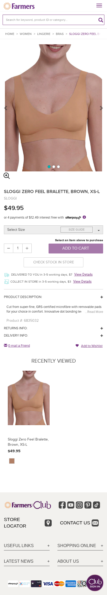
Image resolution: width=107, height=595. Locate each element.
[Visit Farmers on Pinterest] (87, 505)
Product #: (14, 320)
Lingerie (43, 34)
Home (9, 34)
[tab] (27, 545)
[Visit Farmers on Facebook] (62, 505)
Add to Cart (75, 248)
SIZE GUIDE (77, 230)
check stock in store (53, 262)
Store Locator (15, 523)
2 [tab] (53, 166)
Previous (6, 107)
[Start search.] (101, 20)
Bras (60, 34)
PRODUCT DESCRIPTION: (23, 297)
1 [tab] (49, 166)
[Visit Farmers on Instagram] (79, 505)
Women (26, 34)
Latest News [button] (19, 561)
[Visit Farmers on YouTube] (70, 505)
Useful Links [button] (19, 545)
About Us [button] (68, 561)
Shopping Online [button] (76, 545)
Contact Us (75, 522)
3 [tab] (58, 166)
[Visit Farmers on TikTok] (96, 505)
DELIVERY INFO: (16, 335)
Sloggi (10, 198)
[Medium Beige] (12, 461)
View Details (83, 274)
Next (101, 107)
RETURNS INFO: (16, 328)
